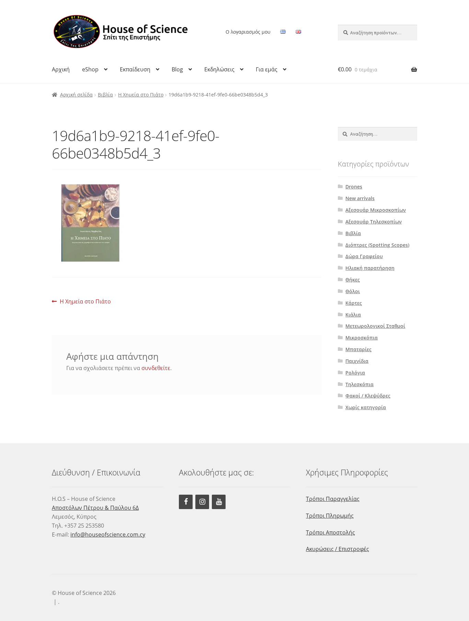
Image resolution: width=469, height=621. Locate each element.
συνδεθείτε (155, 368)
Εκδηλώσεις (219, 69)
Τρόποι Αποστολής (330, 532)
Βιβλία (105, 94)
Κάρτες (353, 303)
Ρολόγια (355, 372)
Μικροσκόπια (361, 337)
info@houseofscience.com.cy (107, 534)
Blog (177, 69)
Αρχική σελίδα (76, 94)
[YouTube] (219, 502)
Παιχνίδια (356, 361)
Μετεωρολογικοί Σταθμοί (375, 326)
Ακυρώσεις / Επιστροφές (337, 549)
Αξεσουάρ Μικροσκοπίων (375, 210)
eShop (90, 69)
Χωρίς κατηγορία (365, 407)
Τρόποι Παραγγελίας (332, 499)
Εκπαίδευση (135, 69)
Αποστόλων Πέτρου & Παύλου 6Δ (95, 507)
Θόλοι (352, 291)
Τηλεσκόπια (359, 384)
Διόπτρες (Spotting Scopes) (377, 245)
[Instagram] (202, 502)
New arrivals (360, 198)
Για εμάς (266, 69)
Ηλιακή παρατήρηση (369, 268)
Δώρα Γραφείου (364, 256)
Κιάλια (353, 314)
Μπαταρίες (358, 349)
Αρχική (61, 69)
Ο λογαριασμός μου (248, 31)
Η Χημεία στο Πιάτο (140, 94)
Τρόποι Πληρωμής (330, 515)
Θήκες (352, 279)
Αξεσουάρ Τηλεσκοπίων (373, 221)
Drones (353, 186)
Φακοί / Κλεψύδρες (367, 395)
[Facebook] (186, 502)
